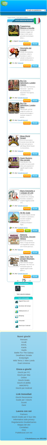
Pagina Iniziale (11, 17)
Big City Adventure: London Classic (27, 83)
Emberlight (24, 358)
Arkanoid (20, 63)
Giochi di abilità (23, 383)
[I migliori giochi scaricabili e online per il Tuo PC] (4, 3)
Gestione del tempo (25, 306)
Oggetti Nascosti (24, 41)
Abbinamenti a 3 (24, 311)
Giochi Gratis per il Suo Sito (24, 417)
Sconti (24, 402)
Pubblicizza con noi (23, 433)
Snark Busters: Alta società (26, 159)
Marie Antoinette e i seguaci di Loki (27, 192)
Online (24, 378)
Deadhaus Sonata (24, 355)
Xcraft (23, 342)
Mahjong (20, 249)
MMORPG (23, 385)
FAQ (24, 430)
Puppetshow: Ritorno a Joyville (27, 27)
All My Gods (25, 213)
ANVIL (24, 345)
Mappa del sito (23, 425)
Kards (23, 347)
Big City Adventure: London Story (27, 105)
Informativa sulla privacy (23, 419)
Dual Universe (24, 363)
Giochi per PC (24, 372)
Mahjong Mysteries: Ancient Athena (27, 237)
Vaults (24, 350)
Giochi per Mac (23, 375)
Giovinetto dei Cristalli (25, 49)
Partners (24, 414)
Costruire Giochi (23, 228)
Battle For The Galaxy (23, 353)
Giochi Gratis (24, 380)
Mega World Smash (25, 137)
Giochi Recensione (24, 397)
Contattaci (23, 427)
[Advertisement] (24, 73)
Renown (23, 340)
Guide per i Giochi (24, 400)
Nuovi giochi (23, 336)
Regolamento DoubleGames (23, 422)
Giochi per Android (24, 325)
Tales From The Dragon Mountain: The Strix (27, 259)
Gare (24, 405)
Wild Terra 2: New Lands (24, 360)
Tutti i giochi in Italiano (23, 294)
